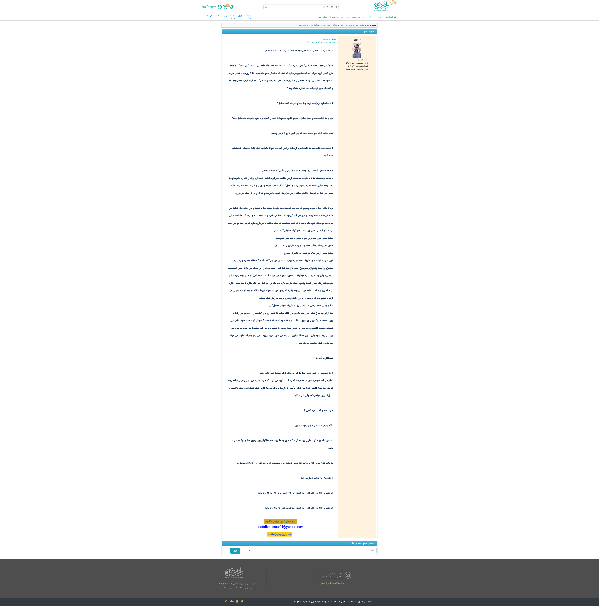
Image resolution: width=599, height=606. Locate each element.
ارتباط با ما (351, 601)
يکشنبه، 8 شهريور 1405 (245, 17)
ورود (204, 7)
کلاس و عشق (303, 25)
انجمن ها (349, 25)
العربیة (305, 601)
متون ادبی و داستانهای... (320, 25)
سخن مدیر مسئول (365, 601)
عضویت (212, 7)
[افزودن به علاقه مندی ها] (226, 601)
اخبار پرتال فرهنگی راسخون (332, 583)
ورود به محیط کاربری (319, 601)
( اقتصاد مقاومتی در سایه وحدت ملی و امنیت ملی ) (219, 17)
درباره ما (341, 601)
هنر (341, 25)
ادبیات (335, 25)
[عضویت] (232, 601)
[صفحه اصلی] (242, 601)
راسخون (389, 17)
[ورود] (237, 601)
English (297, 601)
